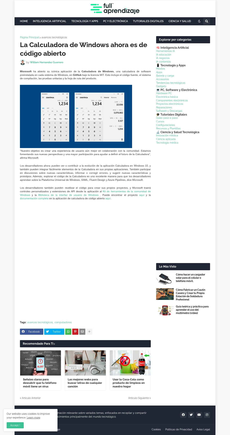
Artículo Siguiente (138, 398)
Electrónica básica (167, 96)
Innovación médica (167, 135)
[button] (199, 21)
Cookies (156, 429)
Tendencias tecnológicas (170, 82)
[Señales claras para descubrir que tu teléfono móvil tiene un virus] (40, 363)
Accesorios (162, 79)
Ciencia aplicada (166, 139)
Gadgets (161, 86)
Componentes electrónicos (172, 100)
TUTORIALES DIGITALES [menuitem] (148, 21)
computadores (63, 322)
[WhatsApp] (68, 332)
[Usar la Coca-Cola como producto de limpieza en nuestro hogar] (130, 363)
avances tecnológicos (54, 37)
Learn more (33, 417)
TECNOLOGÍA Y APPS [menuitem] (84, 21)
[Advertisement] (85, 231)
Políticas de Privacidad (178, 429)
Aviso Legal (203, 429)
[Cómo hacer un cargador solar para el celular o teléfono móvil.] (165, 279)
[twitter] (191, 415)
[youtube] (199, 415)
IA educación (163, 54)
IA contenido (163, 61)
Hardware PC (164, 93)
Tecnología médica (167, 142)
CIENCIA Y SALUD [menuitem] (180, 21)
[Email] (82, 332)
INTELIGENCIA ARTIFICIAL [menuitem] (49, 21)
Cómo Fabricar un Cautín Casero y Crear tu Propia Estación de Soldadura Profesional (190, 294)
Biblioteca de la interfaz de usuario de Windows (68, 195)
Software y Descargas (169, 110)
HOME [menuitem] (24, 21)
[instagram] (207, 415)
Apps (159, 72)
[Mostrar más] (89, 332)
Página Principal (29, 37)
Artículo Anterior (31, 398)
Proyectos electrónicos (169, 103)
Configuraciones (165, 125)
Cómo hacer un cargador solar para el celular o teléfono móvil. (190, 277)
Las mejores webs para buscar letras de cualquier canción (85, 383)
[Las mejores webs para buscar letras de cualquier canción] (85, 363)
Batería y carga (165, 75)
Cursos (160, 121)
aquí (141, 195)
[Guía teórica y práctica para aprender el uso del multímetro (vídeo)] (165, 311)
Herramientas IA (165, 51)
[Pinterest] (75, 332)
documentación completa (34, 198)
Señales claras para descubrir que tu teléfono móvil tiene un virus (39, 383)
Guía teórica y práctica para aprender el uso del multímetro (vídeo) (192, 309)
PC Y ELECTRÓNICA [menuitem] (115, 21)
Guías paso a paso (167, 117)
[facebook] (183, 415)
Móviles (160, 68)
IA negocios (163, 58)
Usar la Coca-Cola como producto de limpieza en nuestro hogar (129, 383)
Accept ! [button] (15, 425)
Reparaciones (164, 107)
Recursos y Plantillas (168, 128)
